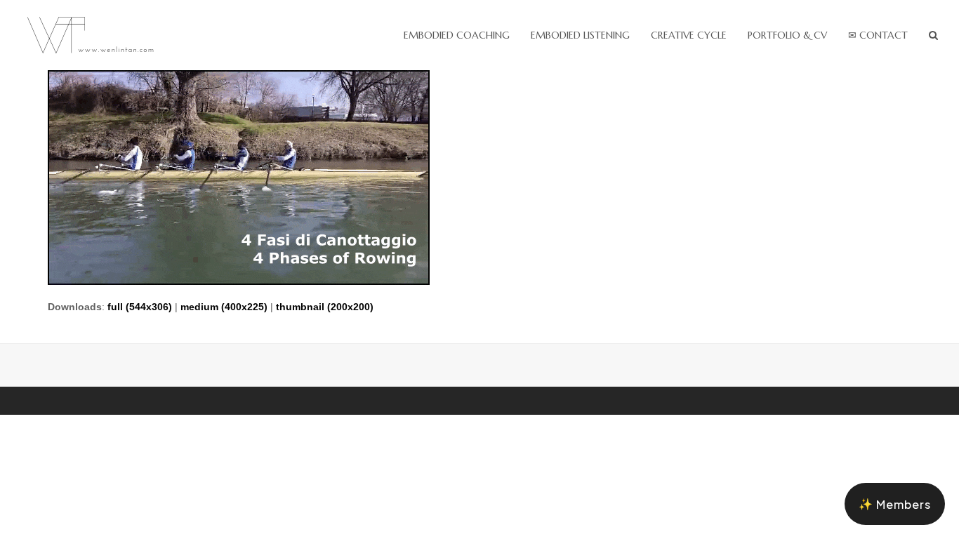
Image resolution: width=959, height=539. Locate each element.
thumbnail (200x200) (324, 306)
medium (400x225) (223, 306)
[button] (933, 35)
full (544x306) (139, 306)
